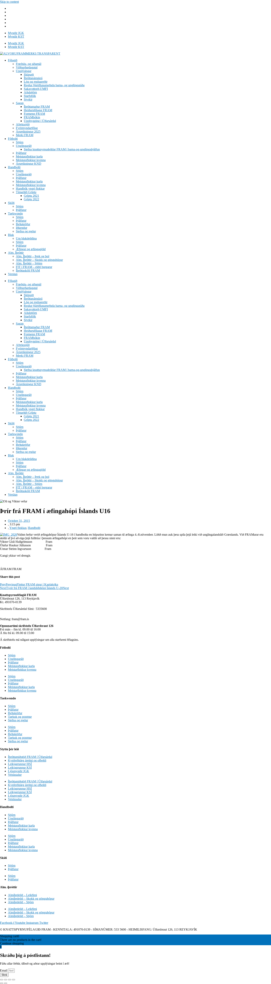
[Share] (5, 979)
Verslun (12, 274)
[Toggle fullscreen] (9, 979)
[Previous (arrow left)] (1, 983)
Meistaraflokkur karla (29, 156)
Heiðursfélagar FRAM (38, 110)
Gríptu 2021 (31, 195)
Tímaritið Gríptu (26, 192)
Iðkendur (21, 227)
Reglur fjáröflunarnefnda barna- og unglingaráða (54, 85)
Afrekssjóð (23, 124)
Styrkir (28, 99)
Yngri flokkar (17, 528)
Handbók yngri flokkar (30, 188)
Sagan (20, 103)
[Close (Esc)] (1, 979)
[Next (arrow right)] (5, 983)
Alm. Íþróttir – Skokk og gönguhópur (39, 259)
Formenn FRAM (34, 113)
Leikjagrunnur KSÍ (20, 767)
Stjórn (19, 142)
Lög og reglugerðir (35, 81)
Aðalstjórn (30, 92)
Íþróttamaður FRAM (37, 106)
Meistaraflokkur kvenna (31, 160)
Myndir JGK (16, 33)
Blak (11, 235)
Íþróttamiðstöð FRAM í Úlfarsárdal (30, 757)
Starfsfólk (30, 96)
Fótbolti (13, 138)
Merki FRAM (24, 135)
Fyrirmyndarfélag (27, 128)
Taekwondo (15, 213)
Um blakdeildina (26, 238)
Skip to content (9, 1)
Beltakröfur (23, 224)
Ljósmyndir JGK (18, 771)
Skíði (11, 202)
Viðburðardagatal (26, 67)
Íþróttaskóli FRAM (28, 270)
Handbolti (14, 167)
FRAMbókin (32, 117)
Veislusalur (15, 774)
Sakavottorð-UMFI (36, 88)
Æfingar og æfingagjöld (31, 249)
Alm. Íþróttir (16, 252)
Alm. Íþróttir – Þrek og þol (32, 256)
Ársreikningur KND (28, 163)
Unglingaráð (24, 145)
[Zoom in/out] (13, 979)
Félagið (12, 60)
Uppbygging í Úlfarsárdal (40, 121)
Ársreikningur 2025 (28, 131)
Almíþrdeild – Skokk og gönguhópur (31, 898)
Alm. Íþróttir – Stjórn (29, 263)
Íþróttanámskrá (33, 78)
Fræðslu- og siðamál (28, 64)
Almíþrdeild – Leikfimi (22, 895)
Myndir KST (16, 36)
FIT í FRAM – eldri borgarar (34, 267)
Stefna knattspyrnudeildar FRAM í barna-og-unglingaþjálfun (62, 149)
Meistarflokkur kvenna (22, 669)
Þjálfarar (21, 153)
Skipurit (29, 74)
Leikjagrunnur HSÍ (20, 764)
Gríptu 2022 (31, 199)
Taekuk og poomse (20, 716)
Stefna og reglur (26, 231)
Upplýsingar (23, 71)
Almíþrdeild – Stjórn (21, 902)
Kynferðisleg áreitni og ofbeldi (27, 760)
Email (4, 970)
